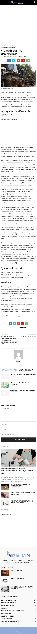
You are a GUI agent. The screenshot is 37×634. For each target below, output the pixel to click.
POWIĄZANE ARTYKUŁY (9, 370)
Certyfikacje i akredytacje (10, 621)
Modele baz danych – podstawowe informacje (22, 587)
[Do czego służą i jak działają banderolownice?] (5, 487)
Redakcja (6, 56)
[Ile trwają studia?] (5, 573)
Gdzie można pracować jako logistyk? (22, 391)
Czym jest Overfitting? (28, 337)
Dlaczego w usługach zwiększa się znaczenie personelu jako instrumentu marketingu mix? (9, 340)
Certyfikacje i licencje (8, 603)
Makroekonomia (6, 613)
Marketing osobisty (7, 605)
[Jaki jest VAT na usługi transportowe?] (5, 376)
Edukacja (4, 608)
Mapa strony (18, 629)
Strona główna (4, 45)
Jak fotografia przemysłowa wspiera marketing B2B (23, 493)
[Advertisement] (18, 23)
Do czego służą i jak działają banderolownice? (20, 485)
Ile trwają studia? (17, 570)
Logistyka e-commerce (10, 47)
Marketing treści (6, 619)
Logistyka (3, 47)
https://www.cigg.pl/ (15, 316)
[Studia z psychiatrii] (5, 581)
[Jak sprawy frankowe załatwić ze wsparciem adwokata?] (5, 503)
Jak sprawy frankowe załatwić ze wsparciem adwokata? (22, 501)
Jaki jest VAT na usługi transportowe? (23, 374)
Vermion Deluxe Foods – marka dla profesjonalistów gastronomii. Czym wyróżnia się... (17, 471)
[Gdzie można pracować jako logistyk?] (5, 393)
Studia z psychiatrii (17, 579)
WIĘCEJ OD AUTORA (26, 370)
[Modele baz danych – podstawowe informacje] (5, 589)
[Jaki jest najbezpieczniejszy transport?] (5, 385)
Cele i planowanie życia (8, 600)
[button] (34, 2)
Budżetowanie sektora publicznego (12, 611)
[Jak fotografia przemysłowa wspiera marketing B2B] (5, 495)
